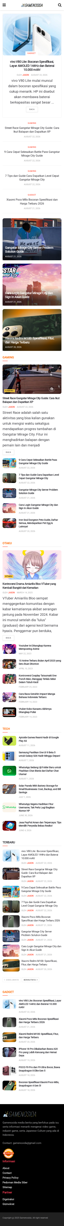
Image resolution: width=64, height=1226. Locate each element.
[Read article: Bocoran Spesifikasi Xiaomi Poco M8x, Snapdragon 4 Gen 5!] (9, 1085)
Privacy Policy (10, 1177)
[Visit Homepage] (32, 5)
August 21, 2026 (32, 208)
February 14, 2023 (28, 702)
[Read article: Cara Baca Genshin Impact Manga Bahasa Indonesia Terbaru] (9, 697)
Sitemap (7, 1187)
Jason (25, 75)
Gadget (31, 53)
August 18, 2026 (27, 1075)
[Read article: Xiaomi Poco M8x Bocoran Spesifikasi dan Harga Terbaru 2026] (11, 921)
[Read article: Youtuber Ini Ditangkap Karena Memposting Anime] (9, 649)
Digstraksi (8, 1199)
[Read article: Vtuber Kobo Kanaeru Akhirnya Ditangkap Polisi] (9, 712)
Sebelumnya (12, 980)
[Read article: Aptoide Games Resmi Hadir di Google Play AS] (9, 741)
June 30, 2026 (26, 815)
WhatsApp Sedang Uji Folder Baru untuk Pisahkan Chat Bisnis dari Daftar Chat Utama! (40, 770)
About (6, 1168)
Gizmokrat (8, 1204)
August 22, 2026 (39, 75)
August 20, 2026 (13, 347)
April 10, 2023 (26, 668)
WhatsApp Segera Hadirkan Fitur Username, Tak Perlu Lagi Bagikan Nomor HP (37, 807)
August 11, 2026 (27, 745)
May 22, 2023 (25, 653)
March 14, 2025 (25, 592)
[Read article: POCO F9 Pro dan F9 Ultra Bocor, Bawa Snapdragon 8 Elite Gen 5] (9, 1070)
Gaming (32, 123)
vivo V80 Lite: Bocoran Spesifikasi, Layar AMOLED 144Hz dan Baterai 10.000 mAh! (32, 65)
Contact (7, 1172)
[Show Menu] (4, 5)
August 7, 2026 (26, 760)
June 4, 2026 (25, 830)
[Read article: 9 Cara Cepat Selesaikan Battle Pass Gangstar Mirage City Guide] (9, 463)
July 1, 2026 (25, 797)
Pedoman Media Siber (15, 1182)
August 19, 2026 (27, 1060)
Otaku (8, 576)
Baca (31, 109)
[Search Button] (59, 5)
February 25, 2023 (28, 687)
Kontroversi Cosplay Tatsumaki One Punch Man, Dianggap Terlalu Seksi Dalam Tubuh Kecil (37, 679)
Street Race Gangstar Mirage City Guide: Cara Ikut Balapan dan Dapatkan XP (39, 873)
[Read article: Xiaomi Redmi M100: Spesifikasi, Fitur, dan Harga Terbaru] (32, 330)
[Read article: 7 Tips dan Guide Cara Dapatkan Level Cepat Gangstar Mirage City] (9, 478)
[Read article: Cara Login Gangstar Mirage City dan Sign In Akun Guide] (32, 285)
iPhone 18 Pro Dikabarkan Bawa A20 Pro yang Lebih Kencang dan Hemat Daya (38, 1052)
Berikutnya (30, 980)
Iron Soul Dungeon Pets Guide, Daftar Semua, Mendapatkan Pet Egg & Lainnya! (38, 523)
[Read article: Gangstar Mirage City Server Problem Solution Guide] (32, 239)
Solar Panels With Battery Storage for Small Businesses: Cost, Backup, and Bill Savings (40, 789)
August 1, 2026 (26, 779)
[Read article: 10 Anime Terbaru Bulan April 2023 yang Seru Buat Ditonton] (9, 664)
